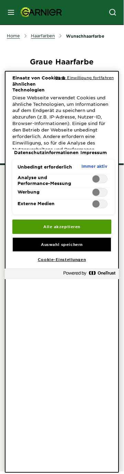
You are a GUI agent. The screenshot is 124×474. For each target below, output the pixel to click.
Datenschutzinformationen (46, 152)
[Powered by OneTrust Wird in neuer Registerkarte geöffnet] (89, 275)
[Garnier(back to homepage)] (38, 12)
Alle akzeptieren (61, 226)
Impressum (93, 152)
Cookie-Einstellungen (62, 259)
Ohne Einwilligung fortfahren (84, 77)
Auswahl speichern (62, 244)
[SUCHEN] (113, 12)
